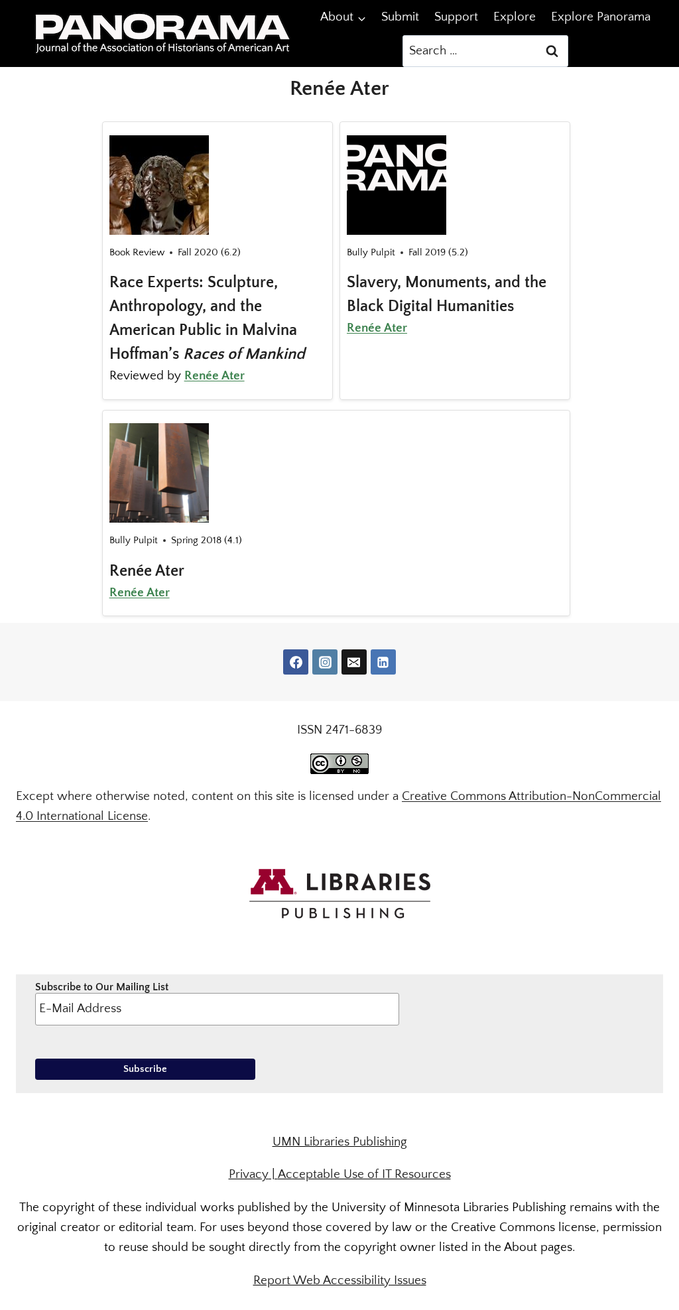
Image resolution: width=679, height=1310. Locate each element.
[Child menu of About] (343, 17)
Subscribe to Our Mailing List (101, 987)
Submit (400, 17)
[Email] (354, 662)
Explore (514, 17)
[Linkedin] (383, 662)
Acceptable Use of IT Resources (364, 1174)
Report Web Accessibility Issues (339, 1280)
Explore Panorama (600, 17)
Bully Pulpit (371, 252)
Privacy (249, 1174)
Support (456, 17)
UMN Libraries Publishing (340, 1142)
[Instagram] (325, 662)
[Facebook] (295, 662)
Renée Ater (214, 376)
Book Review (136, 252)
